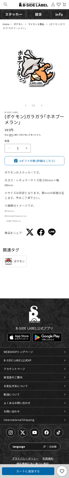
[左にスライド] (26, 105)
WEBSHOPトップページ (18, 352)
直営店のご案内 (13, 377)
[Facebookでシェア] (41, 232)
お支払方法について (16, 386)
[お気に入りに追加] (62, 471)
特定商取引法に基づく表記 (33, 463)
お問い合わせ (12, 411)
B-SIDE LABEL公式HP (17, 360)
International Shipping (19, 420)
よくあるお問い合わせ (17, 403)
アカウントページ (14, 369)
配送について (12, 394)
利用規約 (48, 458)
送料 (11, 134)
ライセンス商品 (36, 24)
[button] (5, 4)
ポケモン (18, 24)
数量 (7, 141)
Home (6, 24)
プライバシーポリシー (25, 458)
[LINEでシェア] (52, 232)
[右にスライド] (42, 105)
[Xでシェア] (29, 232)
